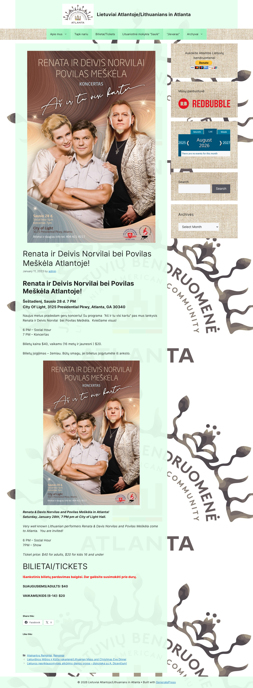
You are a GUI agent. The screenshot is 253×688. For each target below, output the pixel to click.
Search (183, 182)
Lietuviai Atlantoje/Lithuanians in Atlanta (144, 14)
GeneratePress (166, 682)
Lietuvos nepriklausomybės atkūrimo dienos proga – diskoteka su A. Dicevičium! (77, 663)
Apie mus (56, 34)
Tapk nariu (81, 34)
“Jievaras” (173, 34)
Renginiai (58, 655)
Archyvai (192, 34)
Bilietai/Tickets (105, 34)
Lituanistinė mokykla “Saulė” (140, 34)
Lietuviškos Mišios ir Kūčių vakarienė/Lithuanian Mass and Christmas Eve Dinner (76, 659)
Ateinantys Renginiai (39, 655)
